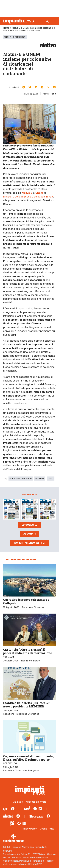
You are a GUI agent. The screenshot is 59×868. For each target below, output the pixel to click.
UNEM (50, 478)
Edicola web (29, 524)
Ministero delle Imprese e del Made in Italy (28, 196)
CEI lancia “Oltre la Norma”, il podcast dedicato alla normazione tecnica (27, 653)
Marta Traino (49, 93)
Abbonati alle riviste (36, 801)
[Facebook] (12, 808)
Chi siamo (18, 801)
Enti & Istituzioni (15, 37)
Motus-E (39, 478)
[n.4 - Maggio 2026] (47, 510)
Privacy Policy (29, 828)
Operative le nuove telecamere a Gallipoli (26, 601)
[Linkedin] (40, 808)
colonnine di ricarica (20, 478)
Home (6, 27)
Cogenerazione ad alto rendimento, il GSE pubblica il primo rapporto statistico (28, 759)
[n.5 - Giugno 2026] (29, 510)
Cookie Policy (47, 828)
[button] (47, 21)
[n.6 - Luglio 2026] (11, 510)
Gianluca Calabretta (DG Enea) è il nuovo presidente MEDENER (27, 704)
